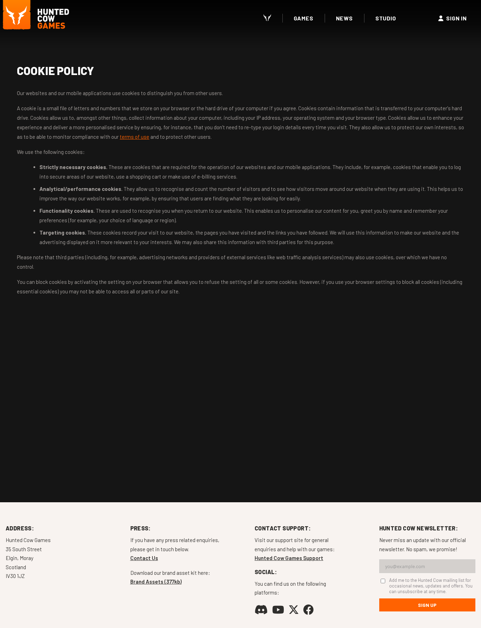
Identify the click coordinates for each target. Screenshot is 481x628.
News (344, 18)
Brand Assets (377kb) (156, 581)
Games (303, 18)
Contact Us (144, 558)
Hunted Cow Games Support (289, 558)
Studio (385, 18)
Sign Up (427, 605)
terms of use (134, 136)
